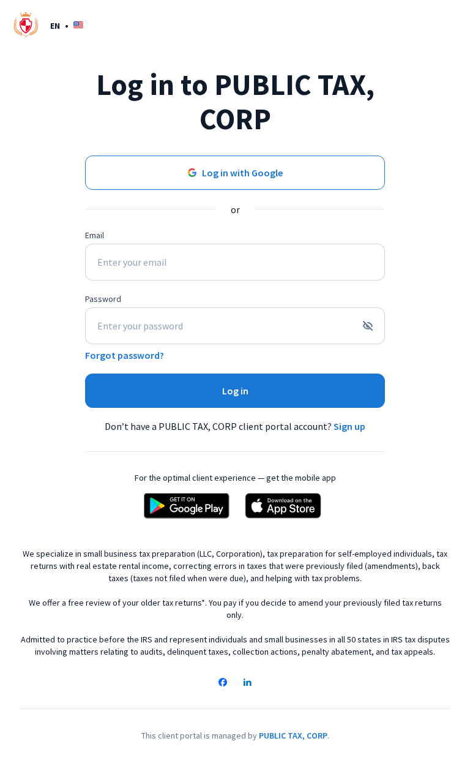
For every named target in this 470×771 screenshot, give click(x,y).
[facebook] (223, 683)
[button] (66, 25)
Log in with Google (242, 173)
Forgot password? (124, 355)
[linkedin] (247, 683)
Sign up (349, 426)
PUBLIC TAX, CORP (293, 735)
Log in (235, 391)
